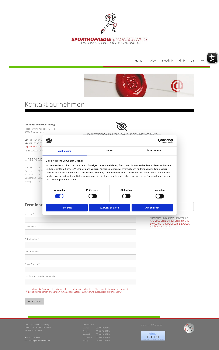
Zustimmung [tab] (65, 151)
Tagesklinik (166, 60)
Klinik (182, 60)
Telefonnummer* (33, 251)
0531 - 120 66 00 (35, 139)
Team (193, 60)
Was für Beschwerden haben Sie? (40, 276)
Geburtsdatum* (32, 239)
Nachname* (30, 226)
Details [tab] (109, 150)
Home (138, 60)
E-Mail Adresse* (32, 264)
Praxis (150, 60)
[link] (149, 61)
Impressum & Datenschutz (152, 325)
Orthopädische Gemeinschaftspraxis (169, 220)
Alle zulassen (152, 208)
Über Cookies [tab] (154, 150)
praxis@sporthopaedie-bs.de (40, 146)
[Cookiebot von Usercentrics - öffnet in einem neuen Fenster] (160, 141)
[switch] (92, 196)
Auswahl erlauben (109, 208)
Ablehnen (67, 208)
